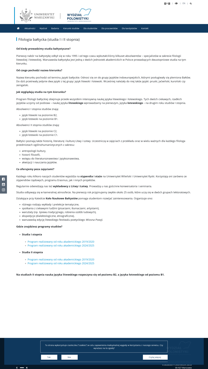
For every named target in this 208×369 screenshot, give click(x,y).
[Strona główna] (18, 28)
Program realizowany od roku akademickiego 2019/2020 (61, 241)
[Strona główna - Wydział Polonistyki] (79, 15)
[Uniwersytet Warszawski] (37, 15)
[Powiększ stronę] (165, 4)
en (184, 3)
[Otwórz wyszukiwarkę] (190, 4)
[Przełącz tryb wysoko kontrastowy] (176, 3)
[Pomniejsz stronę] (169, 4)
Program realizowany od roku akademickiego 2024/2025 (61, 245)
